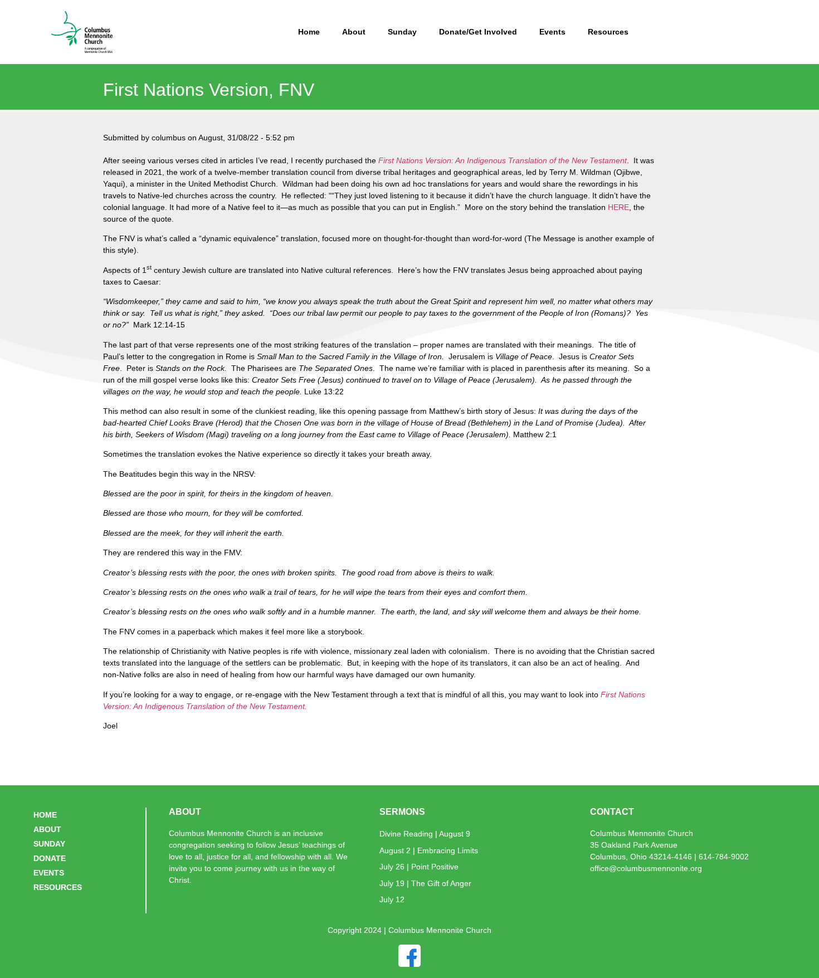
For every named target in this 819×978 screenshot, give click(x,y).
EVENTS (48, 872)
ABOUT (47, 829)
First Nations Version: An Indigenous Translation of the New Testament (502, 160)
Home (309, 31)
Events (552, 31)
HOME (45, 814)
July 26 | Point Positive (419, 866)
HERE (618, 207)
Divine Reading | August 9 (424, 833)
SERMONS (402, 811)
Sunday (402, 31)
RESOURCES (57, 887)
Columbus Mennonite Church (641, 833)
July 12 (391, 899)
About (353, 31)
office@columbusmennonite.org (646, 868)
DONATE (49, 858)
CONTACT (612, 811)
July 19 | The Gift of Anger (425, 883)
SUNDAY (49, 843)
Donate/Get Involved (478, 31)
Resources (608, 31)
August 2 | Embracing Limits (428, 850)
